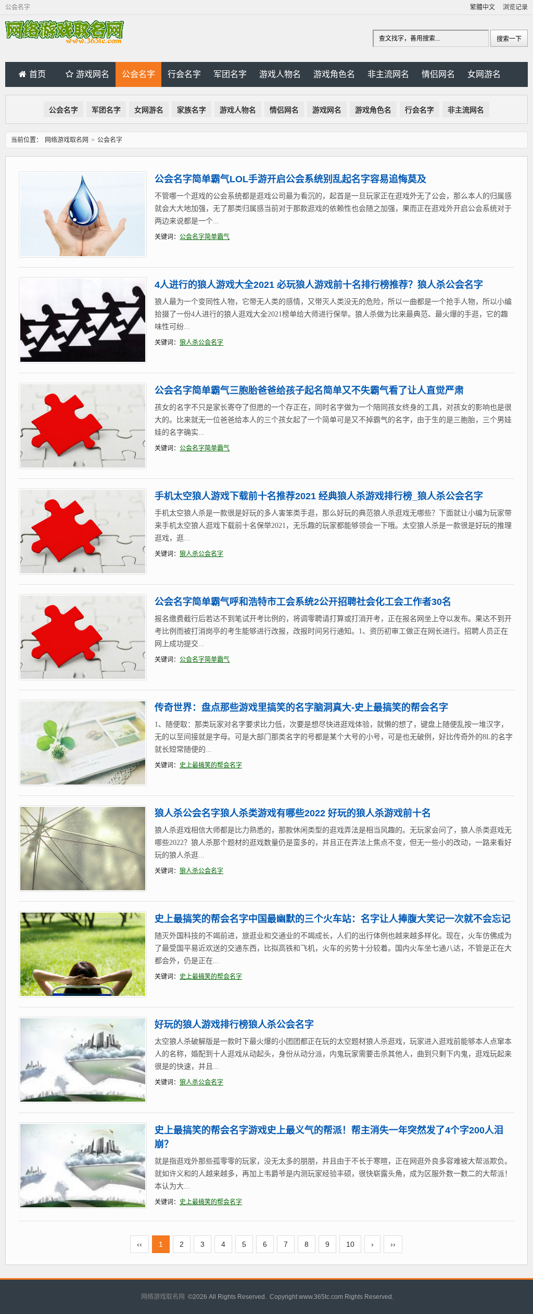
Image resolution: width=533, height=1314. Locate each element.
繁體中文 (482, 7)
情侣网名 (438, 74)
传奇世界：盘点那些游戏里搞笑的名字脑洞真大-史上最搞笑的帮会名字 (301, 707)
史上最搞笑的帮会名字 (211, 765)
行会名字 (184, 74)
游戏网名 (92, 74)
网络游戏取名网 (66, 140)
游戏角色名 (334, 74)
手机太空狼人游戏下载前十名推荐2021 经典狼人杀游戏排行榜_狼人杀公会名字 (319, 496)
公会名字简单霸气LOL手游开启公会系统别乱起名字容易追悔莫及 (290, 179)
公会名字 (138, 74)
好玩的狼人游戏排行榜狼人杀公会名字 (234, 1024)
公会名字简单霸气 (205, 237)
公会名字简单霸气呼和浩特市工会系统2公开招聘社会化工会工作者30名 (303, 602)
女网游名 (484, 74)
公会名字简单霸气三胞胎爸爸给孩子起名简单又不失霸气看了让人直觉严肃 (309, 390)
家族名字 (191, 110)
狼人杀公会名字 (201, 342)
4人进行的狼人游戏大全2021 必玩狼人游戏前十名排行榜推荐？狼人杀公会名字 (319, 285)
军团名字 (230, 74)
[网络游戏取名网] (64, 41)
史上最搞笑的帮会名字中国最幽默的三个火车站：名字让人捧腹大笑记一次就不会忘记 (333, 919)
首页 (37, 74)
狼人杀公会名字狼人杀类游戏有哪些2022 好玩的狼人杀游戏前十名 (293, 813)
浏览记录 (515, 7)
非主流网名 (388, 74)
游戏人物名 (280, 74)
